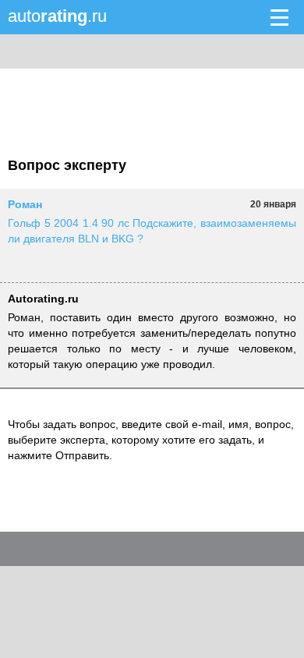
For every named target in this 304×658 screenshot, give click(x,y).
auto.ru (57, 16)
